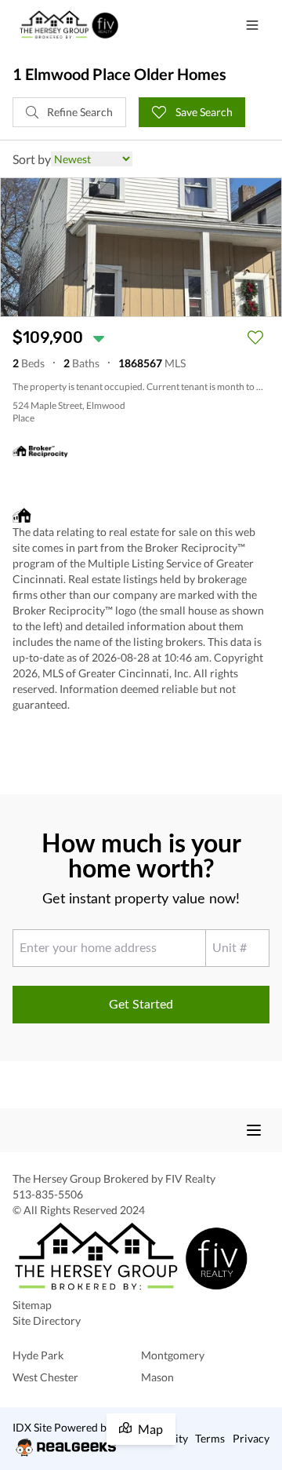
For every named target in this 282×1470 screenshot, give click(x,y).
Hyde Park (38, 1355)
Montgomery (172, 1355)
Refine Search (79, 112)
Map (150, 1428)
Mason (157, 1377)
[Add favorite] (255, 337)
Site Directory (47, 1320)
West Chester (45, 1377)
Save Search (203, 112)
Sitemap (32, 1304)
